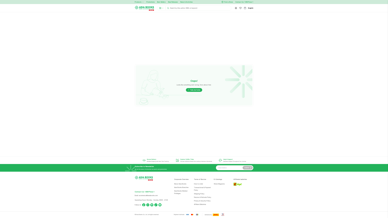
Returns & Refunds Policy (202, 197)
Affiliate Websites (200, 204)
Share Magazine (219, 184)
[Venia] (144, 8)
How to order (198, 184)
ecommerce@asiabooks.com (148, 195)
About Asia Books (180, 184)
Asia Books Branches (181, 187)
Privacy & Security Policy (202, 201)
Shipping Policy (199, 194)
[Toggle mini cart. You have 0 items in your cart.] (245, 8)
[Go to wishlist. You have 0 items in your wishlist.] (240, 8)
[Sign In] (235, 8)
